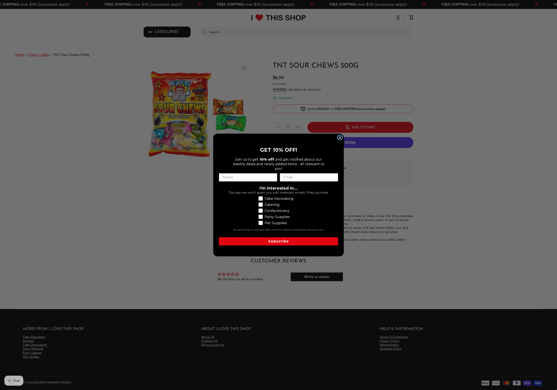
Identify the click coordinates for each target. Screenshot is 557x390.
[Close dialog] (340, 137)
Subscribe (278, 241)
